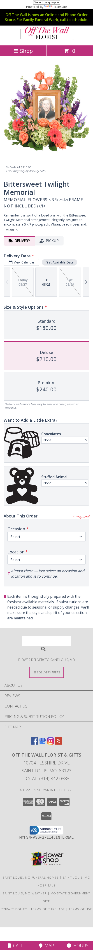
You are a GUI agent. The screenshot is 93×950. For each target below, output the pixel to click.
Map (48, 946)
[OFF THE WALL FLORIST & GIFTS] (46, 39)
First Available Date (59, 262)
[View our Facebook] (34, 743)
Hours (79, 946)
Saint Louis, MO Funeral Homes (31, 877)
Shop (26, 50)
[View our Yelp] (58, 743)
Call (17, 946)
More (10, 230)
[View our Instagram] (50, 743)
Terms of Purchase (48, 909)
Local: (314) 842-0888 (46, 779)
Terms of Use (80, 909)
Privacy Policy (14, 909)
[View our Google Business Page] (42, 743)
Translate (60, 7)
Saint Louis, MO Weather (25, 893)
